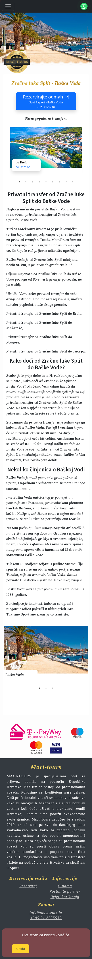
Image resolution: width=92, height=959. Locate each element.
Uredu (20, 949)
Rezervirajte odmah (43, 101)
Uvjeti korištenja (64, 896)
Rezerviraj (28, 885)
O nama (65, 885)
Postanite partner (65, 891)
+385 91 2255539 (46, 917)
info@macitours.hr (46, 912)
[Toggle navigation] (8, 6)
